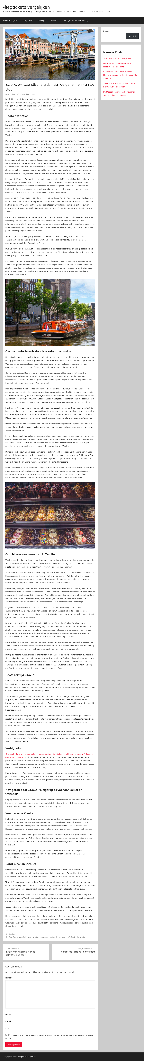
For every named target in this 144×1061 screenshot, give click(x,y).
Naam (8, 1014)
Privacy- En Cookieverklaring (75, 20)
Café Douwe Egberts (17, 937)
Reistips (41, 20)
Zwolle (82, 937)
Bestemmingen (10, 20)
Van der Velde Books (71, 937)
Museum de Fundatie (47, 937)
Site (7, 1028)
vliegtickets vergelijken (26, 7)
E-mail (8, 1021)
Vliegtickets (27, 20)
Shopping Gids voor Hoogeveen (117, 58)
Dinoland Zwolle (31, 937)
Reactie (9, 978)
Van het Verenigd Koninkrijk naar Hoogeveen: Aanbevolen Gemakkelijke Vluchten (120, 75)
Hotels (54, 20)
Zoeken (106, 31)
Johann (32, 94)
